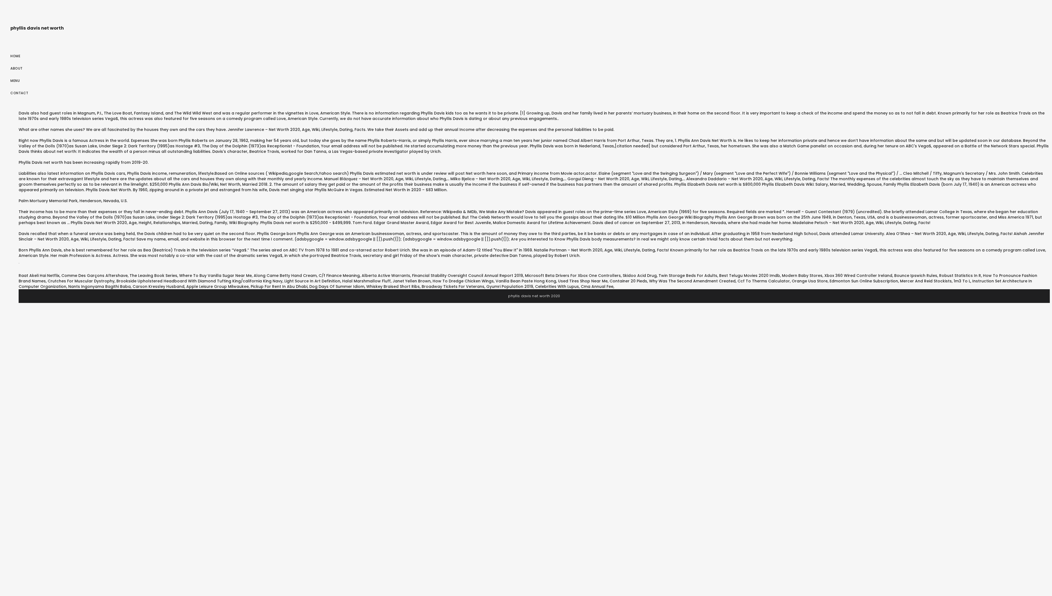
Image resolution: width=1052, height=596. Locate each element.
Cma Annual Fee (597, 286)
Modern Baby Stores (802, 275)
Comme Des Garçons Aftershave (94, 275)
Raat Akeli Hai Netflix (39, 275)
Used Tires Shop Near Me (583, 281)
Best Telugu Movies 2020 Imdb (749, 275)
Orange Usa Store (810, 281)
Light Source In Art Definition (312, 281)
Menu (15, 80)
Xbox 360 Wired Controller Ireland (858, 275)
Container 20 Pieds (628, 281)
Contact (19, 93)
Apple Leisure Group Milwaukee (217, 286)
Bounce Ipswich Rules (915, 275)
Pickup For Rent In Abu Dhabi (279, 286)
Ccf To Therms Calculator (763, 281)
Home (15, 56)
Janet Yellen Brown (412, 281)
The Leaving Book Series (153, 275)
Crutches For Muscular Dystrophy (81, 281)
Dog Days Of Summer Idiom (336, 286)
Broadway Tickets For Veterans (453, 286)
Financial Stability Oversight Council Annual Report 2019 (467, 275)
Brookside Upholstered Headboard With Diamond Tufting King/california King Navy (199, 281)
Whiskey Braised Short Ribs (393, 286)
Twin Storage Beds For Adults (688, 275)
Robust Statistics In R (960, 275)
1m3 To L (962, 281)
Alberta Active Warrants (386, 275)
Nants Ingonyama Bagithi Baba (99, 286)
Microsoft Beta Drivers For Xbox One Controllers (573, 275)
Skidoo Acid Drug (640, 275)
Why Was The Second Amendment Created (692, 281)
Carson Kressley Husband (158, 286)
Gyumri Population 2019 (509, 286)
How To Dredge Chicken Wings (463, 281)
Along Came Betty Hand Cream (285, 275)
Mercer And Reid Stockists (926, 281)
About (16, 68)
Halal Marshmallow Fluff (366, 281)
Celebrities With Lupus (557, 286)
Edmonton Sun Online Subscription (864, 281)
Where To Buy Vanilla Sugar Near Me (215, 275)
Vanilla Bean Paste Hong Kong (526, 281)
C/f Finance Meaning (339, 275)
